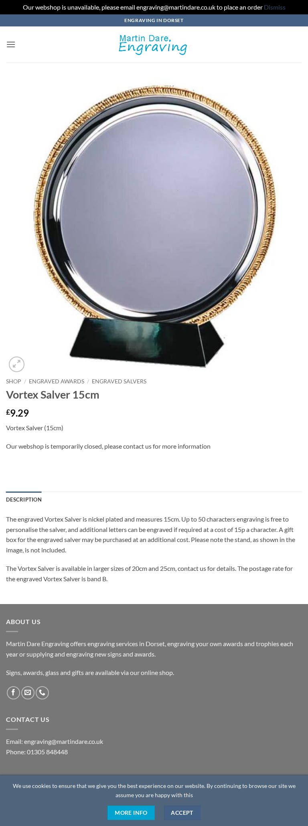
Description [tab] (24, 499)
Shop (13, 381)
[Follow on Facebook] (13, 692)
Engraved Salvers (119, 381)
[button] (11, 44)
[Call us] (42, 692)
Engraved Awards (56, 381)
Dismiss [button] (275, 7)
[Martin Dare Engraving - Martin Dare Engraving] (154, 44)
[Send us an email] (27, 692)
